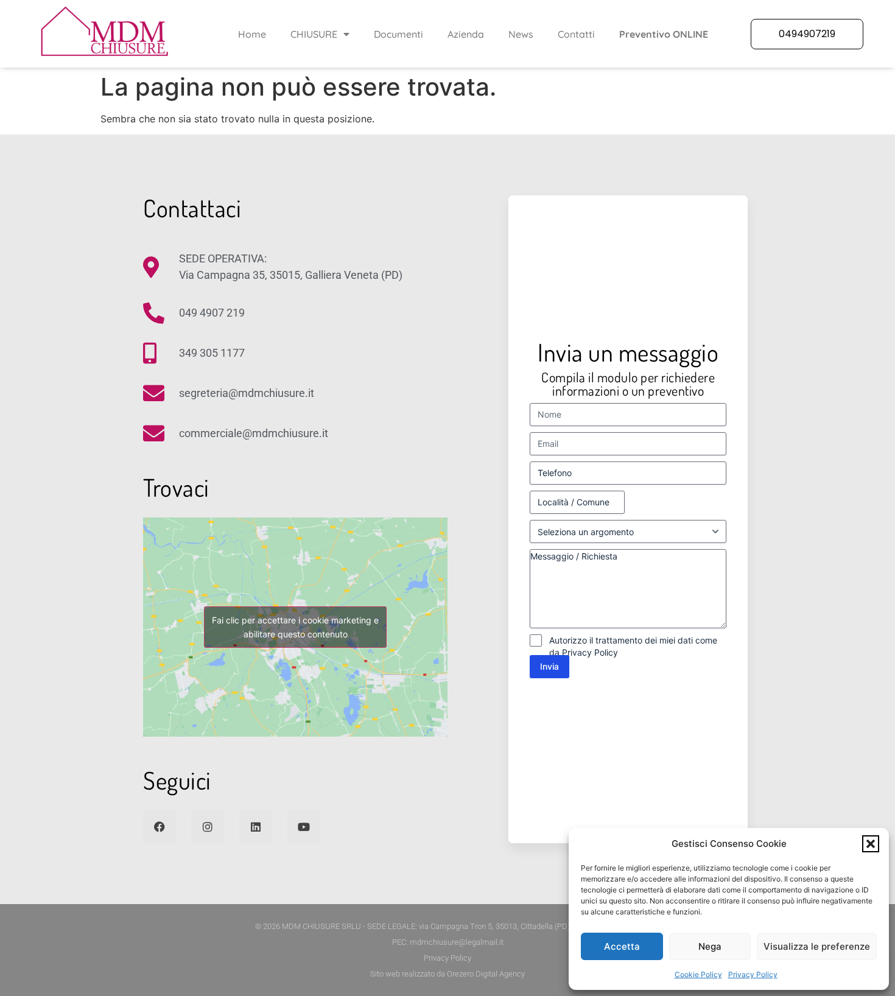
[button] (871, 844)
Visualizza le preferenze (816, 946)
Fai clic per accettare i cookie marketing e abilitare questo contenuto (295, 627)
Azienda (466, 34)
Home (252, 34)
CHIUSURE (313, 34)
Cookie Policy (698, 974)
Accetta (622, 946)
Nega (709, 946)
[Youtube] (303, 826)
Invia (549, 666)
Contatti (576, 34)
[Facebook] (159, 826)
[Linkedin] (255, 826)
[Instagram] (207, 826)
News (520, 34)
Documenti (398, 34)
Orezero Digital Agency (486, 973)
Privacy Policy (752, 974)
